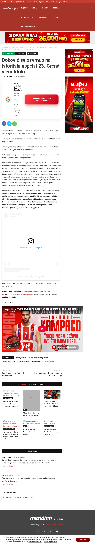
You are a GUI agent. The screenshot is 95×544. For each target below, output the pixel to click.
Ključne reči (8, 358)
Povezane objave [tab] (25, 384)
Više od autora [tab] (39, 384)
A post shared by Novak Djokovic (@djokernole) (30, 277)
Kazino (65, 2)
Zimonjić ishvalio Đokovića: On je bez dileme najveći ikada (51, 404)
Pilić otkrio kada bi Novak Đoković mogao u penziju (51, 432)
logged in (15, 497)
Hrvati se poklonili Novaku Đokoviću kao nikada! (31, 432)
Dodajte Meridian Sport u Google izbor (42, 99)
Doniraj (55, 17)
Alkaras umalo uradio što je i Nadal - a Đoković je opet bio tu (10, 404)
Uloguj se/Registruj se (29, 27)
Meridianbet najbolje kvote (38, 358)
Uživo (35, 2)
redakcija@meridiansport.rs (54, 525)
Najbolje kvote (43, 2)
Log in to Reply (7, 466)
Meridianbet (36, 362)
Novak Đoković (32, 53)
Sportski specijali (55, 2)
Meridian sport (49, 362)
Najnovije (24, 8)
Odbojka (56, 8)
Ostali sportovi (27, 17)
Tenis (18, 53)
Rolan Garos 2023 (8, 53)
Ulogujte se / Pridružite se (22, 2)
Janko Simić (8, 76)
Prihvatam (82, 540)
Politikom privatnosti (50, 542)
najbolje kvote (21, 358)
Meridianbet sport (9, 362)
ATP (23, 53)
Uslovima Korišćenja (35, 542)
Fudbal (34, 8)
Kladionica (43, 17)
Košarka (45, 8)
